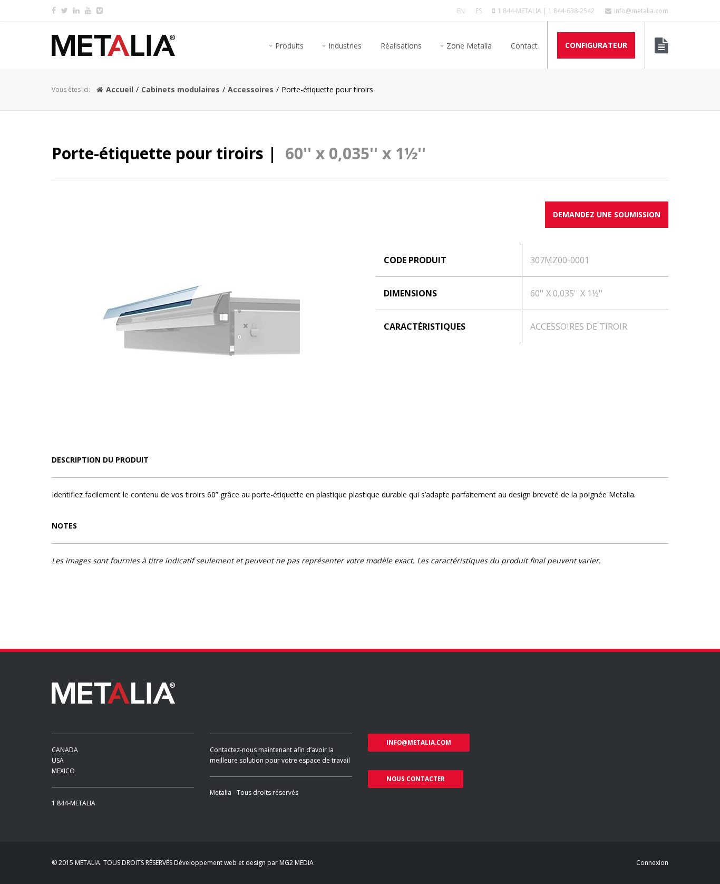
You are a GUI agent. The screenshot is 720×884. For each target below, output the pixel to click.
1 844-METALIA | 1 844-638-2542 (546, 10)
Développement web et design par (226, 862)
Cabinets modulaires (180, 89)
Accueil (119, 89)
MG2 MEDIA (296, 862)
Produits (289, 46)
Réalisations (401, 46)
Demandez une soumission (606, 214)
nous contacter (415, 779)
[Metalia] (113, 45)
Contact (524, 46)
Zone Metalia (469, 46)
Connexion (652, 862)
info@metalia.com (641, 10)
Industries (345, 46)
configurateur (596, 45)
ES (478, 10)
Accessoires (251, 89)
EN (461, 10)
